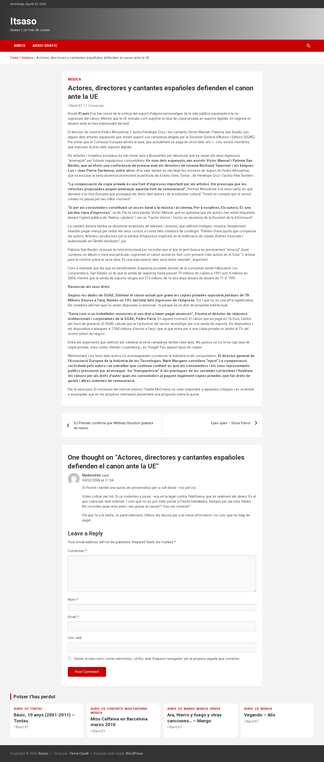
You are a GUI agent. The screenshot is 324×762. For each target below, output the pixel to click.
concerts (115, 708)
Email (73, 617)
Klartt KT (76, 106)
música (74, 79)
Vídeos (215, 708)
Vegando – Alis (259, 715)
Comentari (77, 551)
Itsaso (23, 21)
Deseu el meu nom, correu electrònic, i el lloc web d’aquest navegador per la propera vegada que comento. (157, 659)
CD (26, 708)
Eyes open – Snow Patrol (230, 423)
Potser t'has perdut (34, 697)
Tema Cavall (78, 753)
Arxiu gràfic (44, 45)
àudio (18, 708)
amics (19, 45)
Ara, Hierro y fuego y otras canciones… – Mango (194, 718)
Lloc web (75, 638)
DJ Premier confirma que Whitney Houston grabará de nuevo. (113, 425)
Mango (189, 708)
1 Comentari (95, 106)
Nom (73, 599)
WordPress (134, 753)
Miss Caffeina (136, 708)
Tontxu (36, 708)
